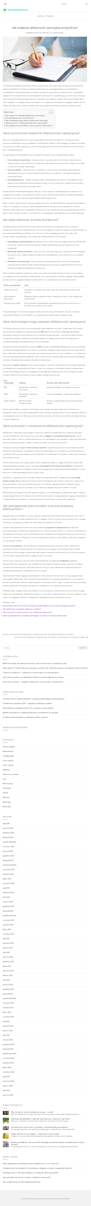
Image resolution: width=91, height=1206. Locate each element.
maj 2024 (6, 888)
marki (38, 186)
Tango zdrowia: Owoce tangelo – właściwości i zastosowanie (35, 1134)
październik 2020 (9, 1054)
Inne (4, 779)
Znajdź (83, 648)
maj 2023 (6, 938)
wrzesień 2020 (8, 1058)
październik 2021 (9, 998)
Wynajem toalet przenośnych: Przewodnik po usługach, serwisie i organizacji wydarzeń (37, 1168)
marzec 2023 (8, 948)
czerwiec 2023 (8, 934)
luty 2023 (6, 952)
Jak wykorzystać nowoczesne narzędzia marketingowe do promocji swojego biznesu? (39, 606)
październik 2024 (9, 865)
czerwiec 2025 (8, 846)
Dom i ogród (8, 760)
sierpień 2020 (8, 1063)
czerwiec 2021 (8, 1017)
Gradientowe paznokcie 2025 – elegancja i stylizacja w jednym (27, 703)
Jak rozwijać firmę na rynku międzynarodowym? (22, 1182)
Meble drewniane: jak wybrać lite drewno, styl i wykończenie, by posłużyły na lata (34, 663)
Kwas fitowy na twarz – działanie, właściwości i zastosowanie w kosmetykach (33, 682)
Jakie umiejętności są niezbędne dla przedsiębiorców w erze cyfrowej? (31, 1163)
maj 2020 (6, 1077)
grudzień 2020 (8, 1044)
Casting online (8, 756)
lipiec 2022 (7, 966)
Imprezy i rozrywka (10, 774)
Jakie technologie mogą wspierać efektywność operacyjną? (27, 120)
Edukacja (6, 770)
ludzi (49, 594)
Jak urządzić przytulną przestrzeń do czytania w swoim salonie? (28, 708)
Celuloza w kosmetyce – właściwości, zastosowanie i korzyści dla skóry (31, 673)
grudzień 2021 (8, 989)
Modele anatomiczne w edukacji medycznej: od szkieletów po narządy (30, 713)
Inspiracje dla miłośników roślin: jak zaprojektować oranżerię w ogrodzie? (40, 1119)
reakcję (10, 167)
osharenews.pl (58, 33)
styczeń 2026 (8, 828)
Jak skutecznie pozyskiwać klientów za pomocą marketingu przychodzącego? (33, 699)
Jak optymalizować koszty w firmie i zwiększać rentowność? (27, 1177)
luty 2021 (6, 1035)
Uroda (5, 793)
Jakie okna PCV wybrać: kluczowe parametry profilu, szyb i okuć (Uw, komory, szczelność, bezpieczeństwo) (45, 668)
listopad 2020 (8, 1049)
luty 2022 (6, 980)
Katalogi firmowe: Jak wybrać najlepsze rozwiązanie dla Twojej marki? (30, 1173)
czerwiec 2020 (8, 1072)
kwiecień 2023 (8, 943)
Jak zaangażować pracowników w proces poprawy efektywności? (29, 125)
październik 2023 (9, 915)
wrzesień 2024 (8, 869)
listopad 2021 (8, 994)
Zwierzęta (7, 802)
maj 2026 (6, 823)
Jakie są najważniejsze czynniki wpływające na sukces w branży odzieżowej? (35, 616)
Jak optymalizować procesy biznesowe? (20, 118)
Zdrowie (6, 797)
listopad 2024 (8, 860)
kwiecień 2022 (8, 971)
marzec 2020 (8, 1086)
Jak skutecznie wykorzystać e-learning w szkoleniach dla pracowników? (39, 1127)
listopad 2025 (8, 837)
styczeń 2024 (8, 902)
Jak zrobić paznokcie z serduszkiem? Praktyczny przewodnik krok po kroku (33, 677)
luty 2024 (6, 897)
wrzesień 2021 (8, 1003)
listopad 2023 (8, 911)
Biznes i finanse (45, 16)
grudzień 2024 (8, 856)
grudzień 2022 (8, 961)
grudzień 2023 (8, 906)
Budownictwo (8, 751)
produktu (22, 163)
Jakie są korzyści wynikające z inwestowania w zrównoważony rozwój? (39, 634)
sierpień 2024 (8, 874)
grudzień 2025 (8, 833)
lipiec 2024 (7, 879)
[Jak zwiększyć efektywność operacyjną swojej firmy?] (45, 59)
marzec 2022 (8, 975)
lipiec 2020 (7, 1067)
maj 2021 (6, 1021)
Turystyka (7, 788)
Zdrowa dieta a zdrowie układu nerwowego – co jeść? (32, 1112)
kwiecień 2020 (8, 1081)
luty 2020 (6, 1090)
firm (64, 433)
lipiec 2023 (7, 929)
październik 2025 (9, 842)
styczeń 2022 (8, 984)
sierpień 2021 (8, 1007)
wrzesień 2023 (8, 920)
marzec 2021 (8, 1031)
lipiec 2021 (7, 1012)
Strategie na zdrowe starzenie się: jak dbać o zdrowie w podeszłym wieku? (50, 637)
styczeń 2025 (8, 851)
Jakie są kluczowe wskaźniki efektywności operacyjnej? (25, 115)
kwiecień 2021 (8, 1026)
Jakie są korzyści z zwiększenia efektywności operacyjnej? (27, 123)
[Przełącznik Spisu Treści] (49, 112)
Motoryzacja (8, 783)
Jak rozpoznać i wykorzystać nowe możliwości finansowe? (27, 612)
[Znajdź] (86, 4)
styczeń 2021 (8, 1040)
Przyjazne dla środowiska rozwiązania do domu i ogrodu (25, 717)
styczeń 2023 (8, 957)
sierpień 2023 (8, 925)
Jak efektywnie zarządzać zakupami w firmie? (22, 609)
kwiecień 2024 (8, 892)
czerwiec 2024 (8, 883)
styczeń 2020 (8, 1095)
